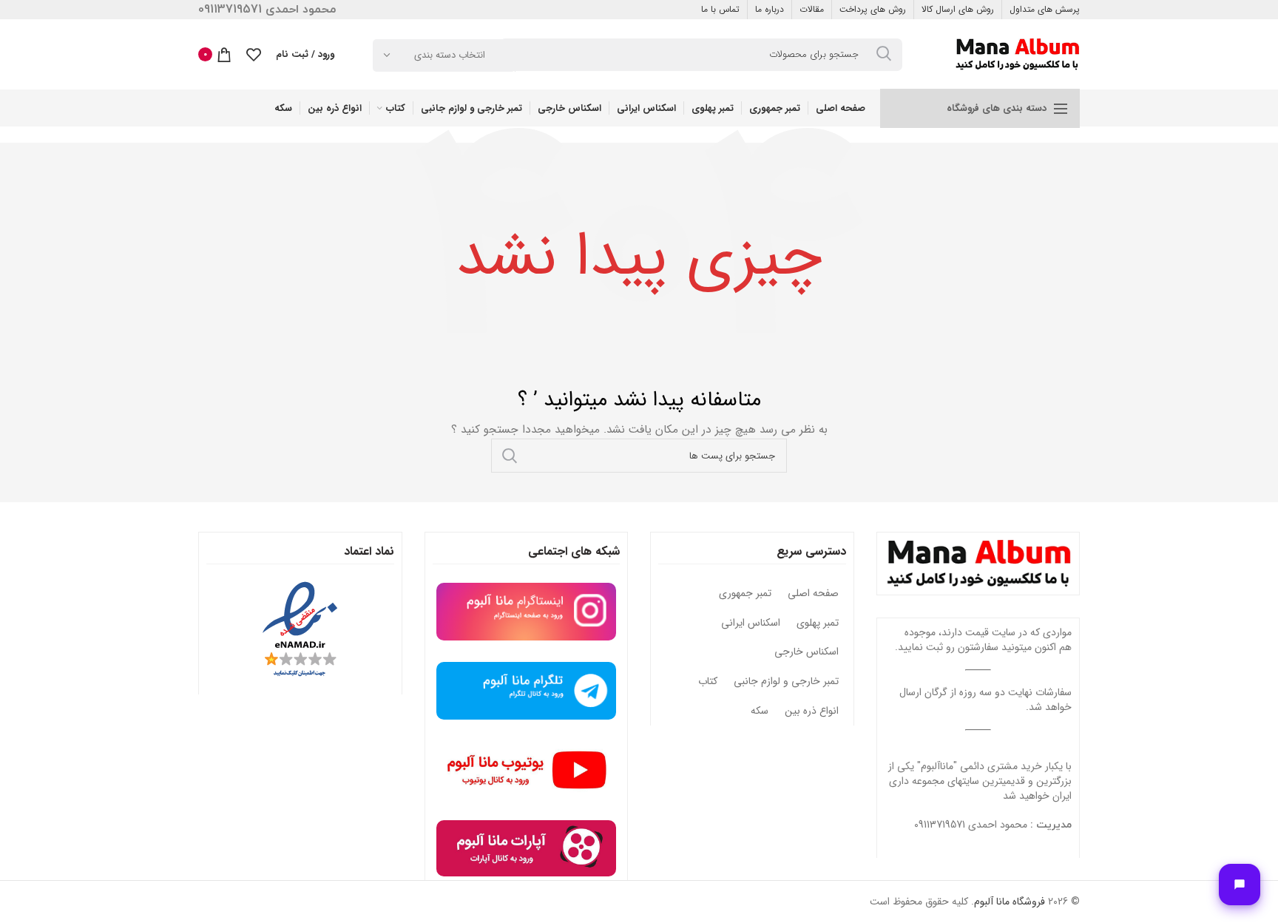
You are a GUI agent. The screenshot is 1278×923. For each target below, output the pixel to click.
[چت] (1239, 884)
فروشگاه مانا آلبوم (1009, 901)
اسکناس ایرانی (750, 623)
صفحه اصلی (813, 593)
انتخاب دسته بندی (449, 55)
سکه (759, 711)
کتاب (707, 681)
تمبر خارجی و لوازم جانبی (786, 681)
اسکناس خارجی (806, 652)
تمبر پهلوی (818, 623)
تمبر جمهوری (745, 593)
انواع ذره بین (812, 711)
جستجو (509, 456)
